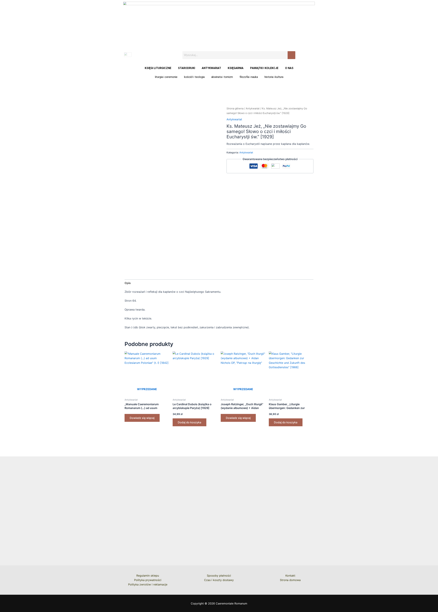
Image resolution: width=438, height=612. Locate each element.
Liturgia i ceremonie (166, 77)
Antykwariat (211, 68)
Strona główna (235, 108)
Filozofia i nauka (249, 77)
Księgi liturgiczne (158, 68)
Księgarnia (235, 68)
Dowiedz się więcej (142, 418)
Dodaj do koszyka (189, 422)
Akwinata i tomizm (222, 77)
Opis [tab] (128, 283)
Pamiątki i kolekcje (264, 68)
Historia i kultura (274, 77)
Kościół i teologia (194, 77)
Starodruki (186, 68)
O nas (289, 68)
